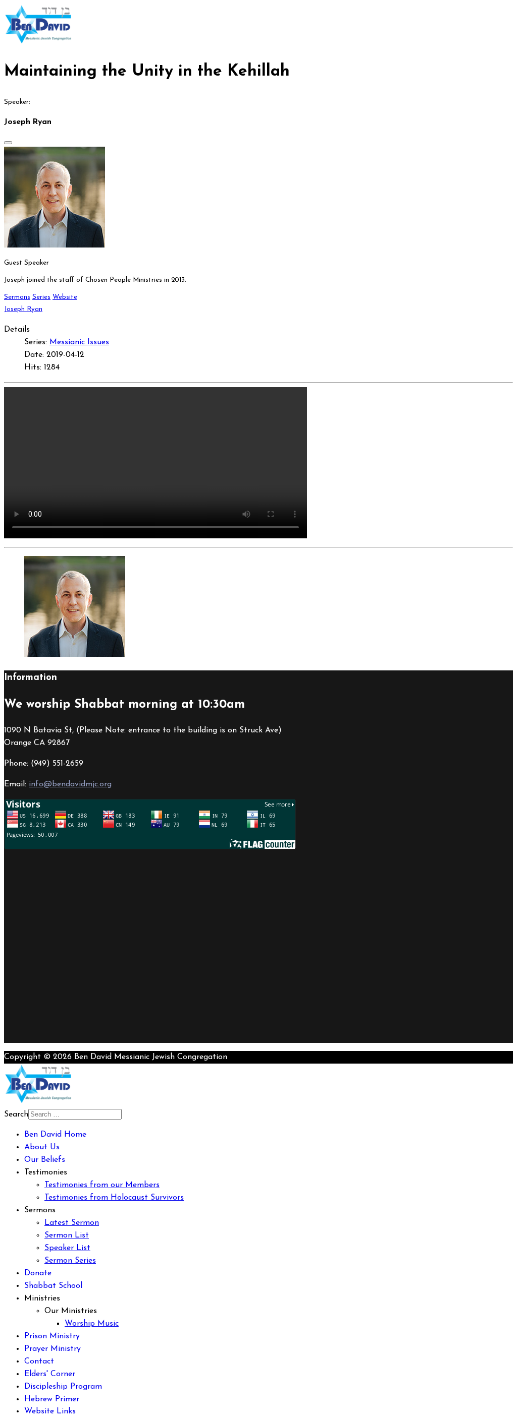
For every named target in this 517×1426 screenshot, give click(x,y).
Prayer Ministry (52, 1349)
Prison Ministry (52, 1336)
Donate (37, 1273)
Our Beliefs (44, 1160)
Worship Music (92, 1324)
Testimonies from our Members (102, 1185)
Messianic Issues (79, 342)
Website (65, 297)
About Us (42, 1147)
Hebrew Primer (51, 1399)
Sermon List (66, 1235)
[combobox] (75, 1114)
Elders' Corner (49, 1374)
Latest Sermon (71, 1223)
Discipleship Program (63, 1387)
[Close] (8, 142)
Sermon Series (70, 1261)
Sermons (17, 297)
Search (16, 1114)
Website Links (50, 1411)
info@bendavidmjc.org (70, 784)
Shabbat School (53, 1286)
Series (41, 297)
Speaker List (67, 1248)
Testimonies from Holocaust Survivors (114, 1198)
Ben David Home (55, 1135)
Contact (39, 1361)
